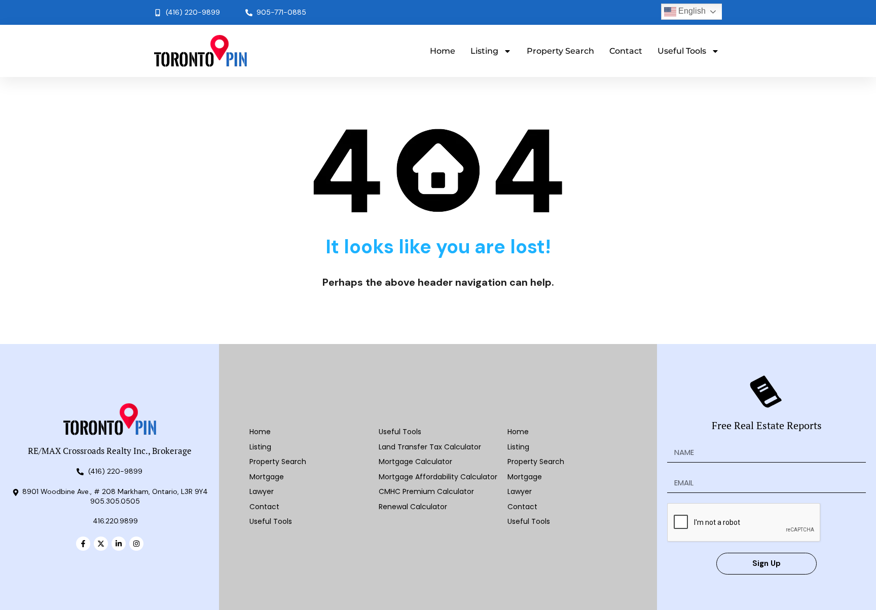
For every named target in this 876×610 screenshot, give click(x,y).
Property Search (560, 51)
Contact (625, 51)
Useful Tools (682, 51)
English (691, 11)
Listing (484, 51)
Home (442, 51)
